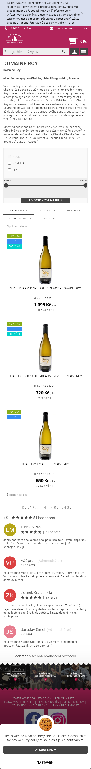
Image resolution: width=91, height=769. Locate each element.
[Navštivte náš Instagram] (57, 720)
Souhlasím (47, 750)
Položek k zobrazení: (45, 200)
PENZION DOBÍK (48, 701)
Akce (16, 156)
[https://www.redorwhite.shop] (14, 39)
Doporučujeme (18, 210)
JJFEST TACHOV (73, 701)
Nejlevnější (48, 210)
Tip (15, 169)
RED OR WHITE (64, 698)
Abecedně (49, 218)
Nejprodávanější (20, 218)
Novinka (19, 163)
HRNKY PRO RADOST (65, 705)
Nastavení (45, 763)
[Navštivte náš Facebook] (34, 720)
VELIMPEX (19, 705)
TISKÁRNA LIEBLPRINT (19, 701)
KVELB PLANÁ (38, 705)
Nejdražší (74, 210)
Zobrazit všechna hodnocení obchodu (45, 656)
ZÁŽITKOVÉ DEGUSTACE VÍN (32, 698)
